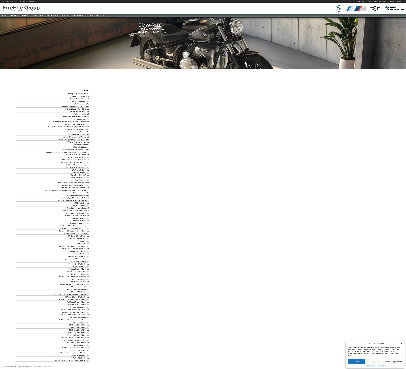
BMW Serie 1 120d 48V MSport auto (79, 251)
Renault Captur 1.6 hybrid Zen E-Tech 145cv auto (76, 116)
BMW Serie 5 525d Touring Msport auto (78, 157)
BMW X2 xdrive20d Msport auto (80, 170)
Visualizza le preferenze (393, 362)
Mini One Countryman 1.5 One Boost (79, 111)
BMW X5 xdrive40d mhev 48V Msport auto (78, 343)
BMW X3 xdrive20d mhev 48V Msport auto (78, 302)
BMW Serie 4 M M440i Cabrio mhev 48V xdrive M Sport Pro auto (72, 360)
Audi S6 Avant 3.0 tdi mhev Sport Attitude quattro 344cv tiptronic (71, 294)
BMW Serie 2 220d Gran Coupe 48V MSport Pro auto (75, 310)
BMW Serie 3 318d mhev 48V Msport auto (78, 335)
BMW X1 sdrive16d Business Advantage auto (77, 142)
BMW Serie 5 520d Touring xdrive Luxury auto (77, 124)
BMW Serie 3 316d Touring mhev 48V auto (78, 271)
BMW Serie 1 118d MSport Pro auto (80, 292)
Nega (374, 362)
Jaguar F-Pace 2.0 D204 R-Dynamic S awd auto (76, 259)
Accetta (356, 362)
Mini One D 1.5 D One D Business (80, 96)
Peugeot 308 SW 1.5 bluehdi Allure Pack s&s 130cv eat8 (74, 139)
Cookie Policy (367, 365)
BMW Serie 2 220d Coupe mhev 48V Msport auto (76, 332)
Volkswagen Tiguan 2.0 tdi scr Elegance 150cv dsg (75, 210)
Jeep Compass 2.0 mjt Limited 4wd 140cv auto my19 (75, 137)
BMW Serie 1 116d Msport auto (81, 172)
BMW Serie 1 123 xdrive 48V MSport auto (78, 304)
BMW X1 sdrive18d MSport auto (81, 322)
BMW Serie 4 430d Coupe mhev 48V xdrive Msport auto (74, 320)
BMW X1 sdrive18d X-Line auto (81, 266)
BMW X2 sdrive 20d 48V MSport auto (79, 325)
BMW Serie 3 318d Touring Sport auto (79, 203)
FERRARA (374, 1)
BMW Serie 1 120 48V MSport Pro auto (78, 256)
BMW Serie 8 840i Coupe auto (81, 350)
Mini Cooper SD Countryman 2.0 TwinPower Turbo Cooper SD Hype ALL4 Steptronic (67, 190)
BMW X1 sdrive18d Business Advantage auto (77, 155)
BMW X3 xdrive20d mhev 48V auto (80, 287)
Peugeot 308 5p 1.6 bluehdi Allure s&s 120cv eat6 (75, 106)
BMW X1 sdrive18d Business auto (80, 101)
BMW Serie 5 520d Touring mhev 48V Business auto (75, 188)
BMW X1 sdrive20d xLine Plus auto (80, 180)
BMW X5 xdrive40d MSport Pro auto (79, 358)
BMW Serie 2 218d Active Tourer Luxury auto (77, 216)
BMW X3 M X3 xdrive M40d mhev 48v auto (78, 289)
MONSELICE (382, 1)
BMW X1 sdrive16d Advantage (81, 119)
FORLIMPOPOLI (390, 1)
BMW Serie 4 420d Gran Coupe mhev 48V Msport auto (74, 284)
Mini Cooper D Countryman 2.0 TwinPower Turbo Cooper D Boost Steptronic (69, 122)
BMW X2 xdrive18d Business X (81, 147)
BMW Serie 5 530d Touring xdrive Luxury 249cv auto (75, 162)
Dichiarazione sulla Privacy (379, 365)
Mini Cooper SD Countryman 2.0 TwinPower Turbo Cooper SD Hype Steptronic (68, 127)
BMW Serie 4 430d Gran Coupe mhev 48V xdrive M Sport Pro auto (71, 353)
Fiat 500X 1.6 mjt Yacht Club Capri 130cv (78, 132)
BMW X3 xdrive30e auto (82, 244)
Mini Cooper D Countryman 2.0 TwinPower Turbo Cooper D (73, 198)
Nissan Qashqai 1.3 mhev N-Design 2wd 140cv (77, 195)
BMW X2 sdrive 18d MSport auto (80, 279)
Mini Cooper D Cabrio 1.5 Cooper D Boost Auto (77, 109)
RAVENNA (399, 1)
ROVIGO (368, 1)
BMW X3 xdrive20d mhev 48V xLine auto (78, 236)
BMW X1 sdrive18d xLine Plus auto (80, 177)
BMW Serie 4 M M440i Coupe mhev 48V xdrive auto (75, 338)
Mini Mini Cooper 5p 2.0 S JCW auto (79, 261)
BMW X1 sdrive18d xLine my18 (81, 114)
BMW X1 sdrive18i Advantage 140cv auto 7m (77, 129)
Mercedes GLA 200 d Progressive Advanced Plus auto (74, 249)
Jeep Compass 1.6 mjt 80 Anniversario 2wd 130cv (76, 150)
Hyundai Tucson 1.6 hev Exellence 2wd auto (77, 213)
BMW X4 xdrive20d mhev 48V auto (80, 282)
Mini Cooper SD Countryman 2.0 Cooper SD (77, 193)
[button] (402, 343)
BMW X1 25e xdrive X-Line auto (81, 254)
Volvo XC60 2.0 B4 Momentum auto (79, 223)
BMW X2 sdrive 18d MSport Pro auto (79, 307)
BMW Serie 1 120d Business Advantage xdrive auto (75, 185)
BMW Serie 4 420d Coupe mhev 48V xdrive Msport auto (74, 299)
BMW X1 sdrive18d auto (83, 241)
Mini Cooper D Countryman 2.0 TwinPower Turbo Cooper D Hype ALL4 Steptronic (67, 152)
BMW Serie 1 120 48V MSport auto (80, 274)
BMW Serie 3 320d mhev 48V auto (80, 175)
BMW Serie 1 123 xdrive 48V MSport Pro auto (77, 297)
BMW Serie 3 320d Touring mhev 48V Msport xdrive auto (74, 277)
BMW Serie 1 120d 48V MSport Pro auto (78, 264)
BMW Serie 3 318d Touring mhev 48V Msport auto (75, 312)
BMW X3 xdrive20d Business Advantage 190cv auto (75, 160)
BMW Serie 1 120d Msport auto (81, 205)
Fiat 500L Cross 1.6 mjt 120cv (81, 104)
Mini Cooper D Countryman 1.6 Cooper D (78, 94)
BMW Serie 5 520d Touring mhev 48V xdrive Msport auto (74, 231)
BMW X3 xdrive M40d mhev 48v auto (79, 317)
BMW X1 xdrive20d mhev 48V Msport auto (78, 269)
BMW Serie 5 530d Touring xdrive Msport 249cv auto (74, 228)
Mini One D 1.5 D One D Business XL (79, 99)
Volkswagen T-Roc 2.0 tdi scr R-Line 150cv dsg (76, 233)
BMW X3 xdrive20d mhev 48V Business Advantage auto (74, 226)
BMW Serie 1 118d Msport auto (81, 218)
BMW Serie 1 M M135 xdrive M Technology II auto (76, 340)
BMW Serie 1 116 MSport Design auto (79, 238)
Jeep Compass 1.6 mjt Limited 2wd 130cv (78, 134)
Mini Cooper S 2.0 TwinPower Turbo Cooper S (77, 208)
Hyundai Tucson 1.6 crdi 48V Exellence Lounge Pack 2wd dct (73, 183)
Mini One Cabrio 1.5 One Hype (81, 144)
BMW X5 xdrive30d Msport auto (80, 345)
